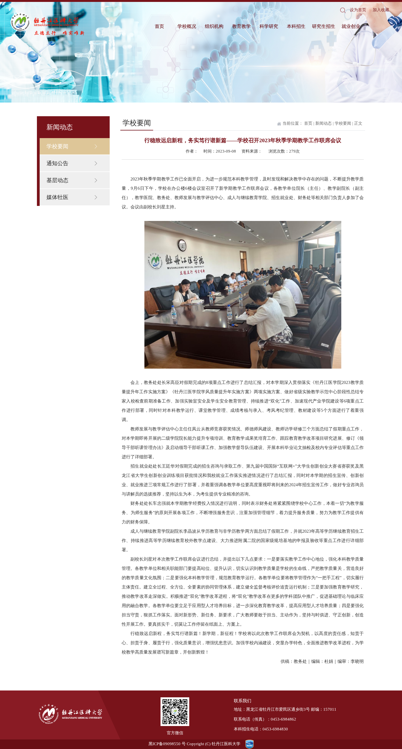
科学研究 (269, 26)
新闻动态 (323, 123)
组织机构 (214, 26)
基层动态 (57, 180)
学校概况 (186, 26)
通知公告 (57, 163)
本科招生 (296, 26)
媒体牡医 (57, 197)
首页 (159, 26)
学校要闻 (57, 146)
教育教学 (241, 26)
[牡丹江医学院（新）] (47, 24)
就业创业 (351, 26)
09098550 (171, 744)
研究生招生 (323, 26)
